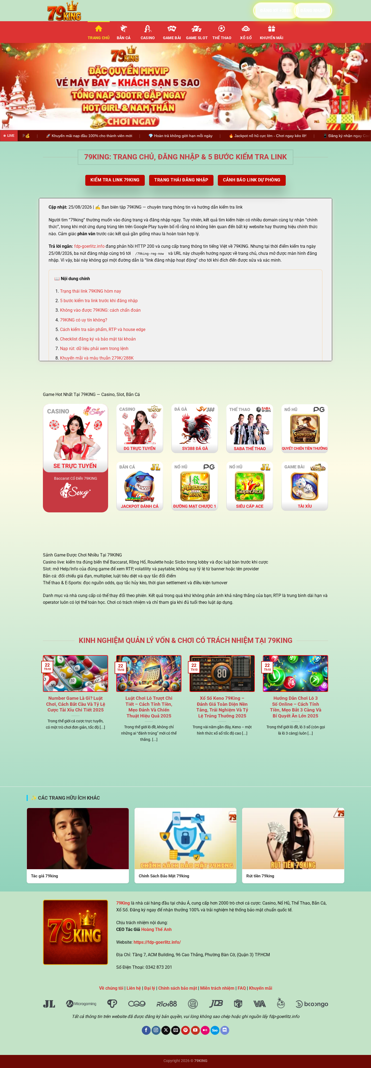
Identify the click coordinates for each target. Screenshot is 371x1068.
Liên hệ (134, 988)
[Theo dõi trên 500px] (214, 1030)
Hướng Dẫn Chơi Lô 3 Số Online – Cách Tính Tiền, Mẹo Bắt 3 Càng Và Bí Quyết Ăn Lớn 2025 (295, 707)
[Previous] (14, 86)
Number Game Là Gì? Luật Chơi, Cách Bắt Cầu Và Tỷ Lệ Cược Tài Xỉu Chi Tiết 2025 (75, 704)
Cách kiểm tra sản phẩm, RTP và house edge (102, 329)
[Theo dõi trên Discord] (224, 1030)
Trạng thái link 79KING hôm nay (90, 291)
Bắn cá (124, 38)
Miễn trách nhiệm (217, 988)
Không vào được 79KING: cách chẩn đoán (100, 310)
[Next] (356, 86)
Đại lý (149, 988)
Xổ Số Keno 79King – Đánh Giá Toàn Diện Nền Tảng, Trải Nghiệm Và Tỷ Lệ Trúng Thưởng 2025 (222, 707)
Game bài (172, 38)
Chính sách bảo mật (177, 988)
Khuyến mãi (271, 38)
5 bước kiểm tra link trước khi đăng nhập (99, 300)
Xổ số (245, 38)
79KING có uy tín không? (83, 320)
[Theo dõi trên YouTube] (195, 1030)
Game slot (197, 38)
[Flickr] (205, 1030)
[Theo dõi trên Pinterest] (185, 1030)
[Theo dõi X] (165, 1030)
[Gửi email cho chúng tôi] (175, 1030)
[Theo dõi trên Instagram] (156, 1030)
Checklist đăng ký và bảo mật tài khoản (98, 339)
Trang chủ (99, 38)
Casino (148, 38)
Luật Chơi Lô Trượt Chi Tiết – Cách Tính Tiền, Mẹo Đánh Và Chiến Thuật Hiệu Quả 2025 (148, 707)
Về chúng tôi (111, 988)
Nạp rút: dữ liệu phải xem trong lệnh (94, 348)
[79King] (70, 10)
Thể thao (221, 38)
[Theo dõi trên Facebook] (146, 1030)
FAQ (242, 988)
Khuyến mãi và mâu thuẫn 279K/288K (97, 358)
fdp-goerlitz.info (89, 246)
